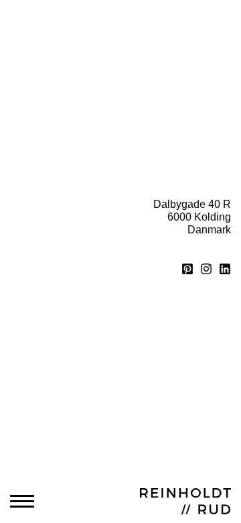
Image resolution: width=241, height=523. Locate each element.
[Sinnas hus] (178, 51)
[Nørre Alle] (178, 113)
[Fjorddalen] (62, 71)
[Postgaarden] (62, 51)
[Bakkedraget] (62, 92)
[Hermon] (178, 71)
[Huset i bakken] (178, 92)
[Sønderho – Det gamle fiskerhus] (62, 134)
